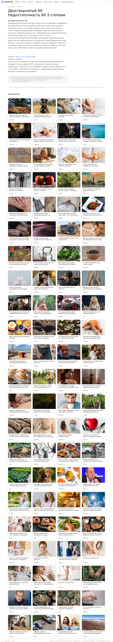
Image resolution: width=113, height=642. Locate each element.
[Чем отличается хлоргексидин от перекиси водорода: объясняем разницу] (44, 503)
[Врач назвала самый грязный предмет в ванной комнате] (93, 380)
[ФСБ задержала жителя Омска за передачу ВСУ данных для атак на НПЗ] (19, 306)
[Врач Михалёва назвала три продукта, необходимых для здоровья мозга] (93, 331)
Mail (2, 640)
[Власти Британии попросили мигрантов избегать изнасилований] (93, 183)
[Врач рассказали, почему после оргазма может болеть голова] (93, 232)
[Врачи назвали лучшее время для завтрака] (19, 331)
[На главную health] (8, 2)
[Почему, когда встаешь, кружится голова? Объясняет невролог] (44, 232)
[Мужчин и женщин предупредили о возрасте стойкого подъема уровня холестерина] (68, 552)
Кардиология (20, 6)
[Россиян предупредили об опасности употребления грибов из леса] (44, 601)
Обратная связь (76, 640)
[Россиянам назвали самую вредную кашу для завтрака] (68, 306)
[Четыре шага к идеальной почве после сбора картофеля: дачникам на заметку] (44, 331)
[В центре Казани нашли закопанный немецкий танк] (44, 208)
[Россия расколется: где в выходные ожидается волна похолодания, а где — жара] (44, 109)
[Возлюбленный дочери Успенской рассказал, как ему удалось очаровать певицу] (68, 626)
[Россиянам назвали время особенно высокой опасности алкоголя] (19, 355)
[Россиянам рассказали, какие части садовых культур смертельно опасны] (93, 577)
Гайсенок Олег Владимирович (25, 57)
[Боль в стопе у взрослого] (93, 552)
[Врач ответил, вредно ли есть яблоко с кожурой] (44, 183)
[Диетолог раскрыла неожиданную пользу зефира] (19, 282)
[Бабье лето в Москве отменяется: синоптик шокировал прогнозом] (19, 183)
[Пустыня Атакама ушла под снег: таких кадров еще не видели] (93, 626)
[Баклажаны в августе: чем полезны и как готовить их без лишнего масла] (93, 208)
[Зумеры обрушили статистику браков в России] (19, 577)
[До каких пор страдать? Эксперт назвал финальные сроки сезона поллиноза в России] (19, 503)
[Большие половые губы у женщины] (68, 109)
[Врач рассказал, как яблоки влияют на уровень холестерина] (19, 109)
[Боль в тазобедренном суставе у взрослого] (44, 355)
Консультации (11, 6)
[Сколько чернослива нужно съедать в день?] (93, 257)
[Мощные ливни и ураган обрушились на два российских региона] (93, 454)
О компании (7, 640)
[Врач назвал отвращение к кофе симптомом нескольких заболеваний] (68, 405)
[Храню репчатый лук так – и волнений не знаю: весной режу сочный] (19, 454)
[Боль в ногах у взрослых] (68, 577)
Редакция (52, 640)
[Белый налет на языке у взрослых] (44, 552)
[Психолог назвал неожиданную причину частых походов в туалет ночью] (19, 552)
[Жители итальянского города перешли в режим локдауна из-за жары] (93, 503)
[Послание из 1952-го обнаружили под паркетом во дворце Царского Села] (19, 159)
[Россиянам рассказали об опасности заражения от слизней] (68, 503)
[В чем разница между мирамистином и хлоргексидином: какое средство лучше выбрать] (68, 429)
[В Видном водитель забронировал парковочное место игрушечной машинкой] (44, 626)
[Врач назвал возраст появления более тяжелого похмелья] (68, 355)
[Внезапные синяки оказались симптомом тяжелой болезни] (19, 208)
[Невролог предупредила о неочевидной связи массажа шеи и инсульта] (19, 405)
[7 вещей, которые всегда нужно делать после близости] (44, 282)
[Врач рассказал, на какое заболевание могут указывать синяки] (93, 282)
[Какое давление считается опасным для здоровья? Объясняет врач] (44, 454)
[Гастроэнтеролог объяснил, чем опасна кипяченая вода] (44, 257)
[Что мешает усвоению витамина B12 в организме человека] (68, 331)
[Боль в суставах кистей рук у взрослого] (93, 601)
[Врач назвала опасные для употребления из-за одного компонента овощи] (68, 257)
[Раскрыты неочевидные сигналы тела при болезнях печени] (93, 109)
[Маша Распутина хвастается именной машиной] (93, 306)
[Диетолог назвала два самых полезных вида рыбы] (68, 159)
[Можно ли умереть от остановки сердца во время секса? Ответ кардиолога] (44, 134)
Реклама (13, 640)
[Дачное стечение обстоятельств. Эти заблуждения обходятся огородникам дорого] (19, 257)
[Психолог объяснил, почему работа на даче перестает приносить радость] (44, 380)
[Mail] (2, 2)
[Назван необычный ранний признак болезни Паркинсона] (44, 306)
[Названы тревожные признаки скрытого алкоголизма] (19, 626)
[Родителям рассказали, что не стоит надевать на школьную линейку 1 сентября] (19, 528)
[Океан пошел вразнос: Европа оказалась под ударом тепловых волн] (93, 134)
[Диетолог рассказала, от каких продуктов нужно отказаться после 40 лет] (93, 528)
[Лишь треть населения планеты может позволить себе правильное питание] (68, 528)
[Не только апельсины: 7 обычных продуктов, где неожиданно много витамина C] (68, 478)
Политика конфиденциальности (103, 640)
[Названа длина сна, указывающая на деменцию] (19, 134)
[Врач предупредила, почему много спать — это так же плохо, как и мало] (68, 208)
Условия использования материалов (63, 640)
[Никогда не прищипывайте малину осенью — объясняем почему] (68, 183)
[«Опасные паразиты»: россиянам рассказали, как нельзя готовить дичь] (19, 232)
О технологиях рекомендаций (88, 640)
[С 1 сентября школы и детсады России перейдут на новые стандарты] (44, 159)
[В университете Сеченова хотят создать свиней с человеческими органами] (19, 429)
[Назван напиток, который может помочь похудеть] (93, 355)
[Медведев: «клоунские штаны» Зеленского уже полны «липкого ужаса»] (19, 601)
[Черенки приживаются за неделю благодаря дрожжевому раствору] (93, 405)
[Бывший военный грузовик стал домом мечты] (68, 232)
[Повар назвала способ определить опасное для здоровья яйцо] (93, 159)
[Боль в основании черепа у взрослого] (68, 282)
